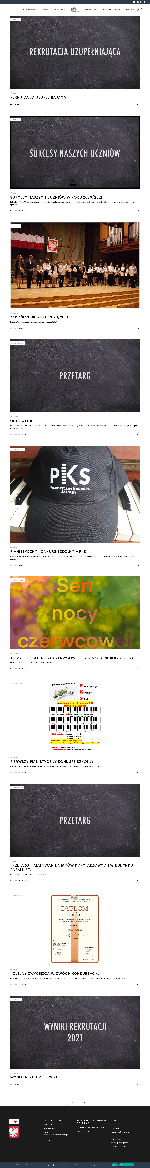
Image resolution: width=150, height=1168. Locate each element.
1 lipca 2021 (15, 226)
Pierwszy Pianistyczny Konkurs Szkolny (52, 761)
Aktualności (14, 93)
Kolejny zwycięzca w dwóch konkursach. (54, 973)
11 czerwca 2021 (17, 684)
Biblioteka (114, 1135)
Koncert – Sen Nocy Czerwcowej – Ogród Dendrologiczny (72, 657)
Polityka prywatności (126, 1165)
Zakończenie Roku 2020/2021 (39, 317)
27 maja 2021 (16, 999)
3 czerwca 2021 (17, 896)
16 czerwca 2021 (17, 580)
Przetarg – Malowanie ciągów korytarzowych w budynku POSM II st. (71, 867)
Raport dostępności (118, 1146)
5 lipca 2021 (15, 20)
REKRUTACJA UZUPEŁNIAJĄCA (38, 97)
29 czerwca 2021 (17, 449)
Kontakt (114, 1150)
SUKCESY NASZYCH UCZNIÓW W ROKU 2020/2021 (56, 197)
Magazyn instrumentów (120, 1132)
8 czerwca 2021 (17, 787)
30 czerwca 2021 (17, 343)
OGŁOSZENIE (21, 420)
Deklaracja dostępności (119, 1143)
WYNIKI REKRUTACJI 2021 (33, 1077)
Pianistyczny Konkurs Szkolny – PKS (48, 551)
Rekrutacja (115, 1128)
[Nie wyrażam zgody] (147, 1165)
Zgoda (114, 1165)
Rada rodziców (116, 1139)
